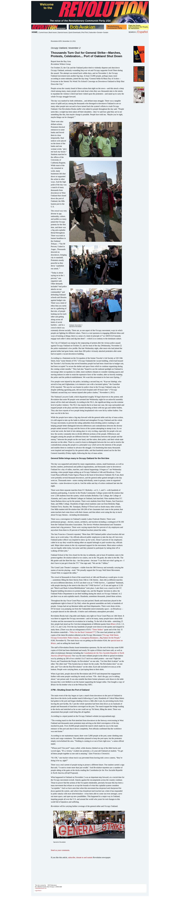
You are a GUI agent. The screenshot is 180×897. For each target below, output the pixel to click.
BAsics (113, 624)
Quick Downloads (74, 32)
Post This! (85, 32)
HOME (34, 32)
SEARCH (132, 32)
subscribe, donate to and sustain (80, 857)
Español (142, 31)
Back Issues (53, 32)
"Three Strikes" (98, 630)
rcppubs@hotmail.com (40, 888)
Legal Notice (38, 890)
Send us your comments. (60, 850)
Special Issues (63, 32)
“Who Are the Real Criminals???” (82, 632)
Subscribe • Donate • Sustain (98, 32)
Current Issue (43, 32)
